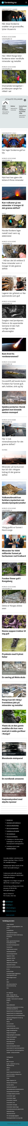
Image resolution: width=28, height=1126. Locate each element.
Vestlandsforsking (10, 1111)
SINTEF (8, 1070)
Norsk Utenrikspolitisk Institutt (13, 1046)
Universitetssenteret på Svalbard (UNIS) (15, 1109)
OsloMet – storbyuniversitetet (13, 1052)
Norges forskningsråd (11, 1032)
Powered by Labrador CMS (14, 1123)
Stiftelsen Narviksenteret (12, 1082)
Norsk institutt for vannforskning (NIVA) (15, 1050)
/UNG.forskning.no (11, 908)
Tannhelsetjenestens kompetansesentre (15, 1089)
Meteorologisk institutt (11, 977)
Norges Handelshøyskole (12, 1030)
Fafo (7, 938)
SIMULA (8, 1067)
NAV (7, 979)
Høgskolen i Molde (11, 956)
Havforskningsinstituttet (12, 953)
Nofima (8, 1021)
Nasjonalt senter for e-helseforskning (14, 1013)
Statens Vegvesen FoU (11, 1080)
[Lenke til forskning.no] (12, 2)
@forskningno (9, 901)
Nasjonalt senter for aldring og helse (14, 1011)
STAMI (8, 1078)
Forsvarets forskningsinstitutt (13, 945)
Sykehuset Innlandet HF (12, 1087)
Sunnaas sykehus (10, 1085)
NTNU (8, 1002)
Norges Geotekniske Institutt (13, 1028)
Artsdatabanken (10, 930)
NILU (8, 988)
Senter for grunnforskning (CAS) (13, 1072)
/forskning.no (9, 905)
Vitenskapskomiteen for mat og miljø (14, 1118)
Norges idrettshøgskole (12, 1037)
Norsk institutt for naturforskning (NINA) (15, 1048)
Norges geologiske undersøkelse (13, 1035)
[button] (3, 100)
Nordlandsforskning (11, 1026)
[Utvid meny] (26, 2)
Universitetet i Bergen (11, 1098)
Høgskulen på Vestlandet (12, 962)
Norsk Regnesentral (11, 1041)
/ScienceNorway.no (11, 911)
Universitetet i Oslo (11, 1102)
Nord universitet (10, 1023)
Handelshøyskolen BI (11, 951)
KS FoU (8, 969)
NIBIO (8, 982)
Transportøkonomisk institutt (13, 1091)
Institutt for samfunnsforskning (13, 967)
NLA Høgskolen (10, 992)
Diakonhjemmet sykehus (12, 932)
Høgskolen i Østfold (11, 958)
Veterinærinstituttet (11, 1113)
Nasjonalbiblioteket (11, 1005)
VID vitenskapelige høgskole (13, 1115)
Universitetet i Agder (11, 1096)
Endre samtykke (10, 915)
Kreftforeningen (10, 971)
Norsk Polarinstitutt (11, 1039)
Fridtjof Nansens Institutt (12, 949)
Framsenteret (9, 947)
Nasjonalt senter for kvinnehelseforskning (15, 1015)
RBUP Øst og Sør (10, 1061)
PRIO (8, 1059)
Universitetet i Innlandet (12, 1100)
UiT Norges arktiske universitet (13, 1093)
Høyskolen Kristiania (11, 964)
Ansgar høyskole (10, 924)
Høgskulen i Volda (10, 960)
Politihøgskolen (10, 1057)
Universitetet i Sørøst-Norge (13, 1107)
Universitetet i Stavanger (12, 1104)
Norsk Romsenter (10, 1043)
